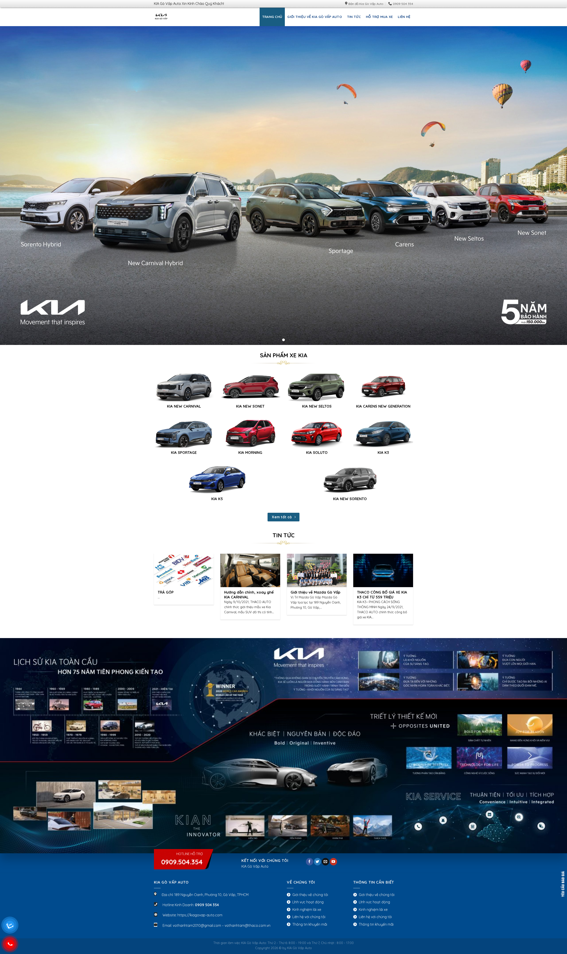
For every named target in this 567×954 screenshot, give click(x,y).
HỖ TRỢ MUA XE (379, 17)
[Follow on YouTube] (333, 861)
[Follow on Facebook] (309, 861)
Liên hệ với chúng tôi (308, 917)
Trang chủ (272, 17)
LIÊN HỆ (404, 17)
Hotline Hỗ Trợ (182, 859)
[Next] (406, 579)
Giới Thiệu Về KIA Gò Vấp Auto (314, 17)
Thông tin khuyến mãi (309, 924)
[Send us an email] (325, 861)
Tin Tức (354, 17)
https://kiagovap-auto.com (199, 915)
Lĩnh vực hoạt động (308, 902)
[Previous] (161, 579)
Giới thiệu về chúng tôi (310, 894)
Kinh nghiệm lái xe (306, 909)
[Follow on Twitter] (317, 861)
